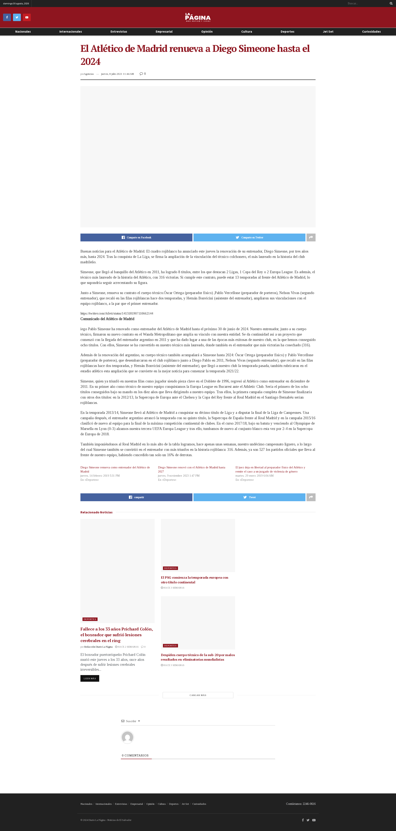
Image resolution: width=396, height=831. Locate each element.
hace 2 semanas (128, 646)
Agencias (89, 73)
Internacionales (70, 31)
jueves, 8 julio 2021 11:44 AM (117, 73)
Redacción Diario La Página (98, 646)
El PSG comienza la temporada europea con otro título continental (194, 579)
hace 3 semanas (173, 587)
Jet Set (328, 31)
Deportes (287, 31)
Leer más (90, 678)
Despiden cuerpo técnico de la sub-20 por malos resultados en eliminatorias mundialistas (198, 657)
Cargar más (198, 695)
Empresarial (164, 31)
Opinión (150, 803)
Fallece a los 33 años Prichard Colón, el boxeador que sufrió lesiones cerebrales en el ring (116, 634)
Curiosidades (371, 31)
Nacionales (23, 31)
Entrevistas (119, 31)
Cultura (246, 31)
